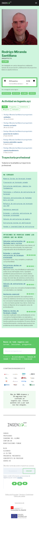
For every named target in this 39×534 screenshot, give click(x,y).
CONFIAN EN (7, 441)
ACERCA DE (7, 461)
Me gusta (6, 109)
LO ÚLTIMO (7, 453)
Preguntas (13, 107)
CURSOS (5, 433)
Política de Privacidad (11, 494)
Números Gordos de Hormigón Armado (17, 179)
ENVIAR (29, 471)
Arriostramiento (18, 357)
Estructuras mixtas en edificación (17, 223)
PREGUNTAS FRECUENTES (11, 456)
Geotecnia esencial (10, 209)
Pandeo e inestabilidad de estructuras (18, 227)
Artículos (15, 109)
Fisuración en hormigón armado (15, 182)
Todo (4, 107)
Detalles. (20, 477)
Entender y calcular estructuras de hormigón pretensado (17, 214)
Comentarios (24, 107)
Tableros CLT (16, 359)
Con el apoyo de (19, 503)
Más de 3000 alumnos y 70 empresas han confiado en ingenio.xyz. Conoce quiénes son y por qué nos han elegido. (19, 399)
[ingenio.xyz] (7, 3)
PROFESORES (7, 436)
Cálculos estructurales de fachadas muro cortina (14, 242)
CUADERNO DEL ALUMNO (11, 438)
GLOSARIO (6, 451)
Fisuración (28, 359)
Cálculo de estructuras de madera (16, 219)
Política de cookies (19, 496)
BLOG (5, 448)
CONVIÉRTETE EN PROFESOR (13, 458)
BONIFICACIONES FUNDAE (12, 443)
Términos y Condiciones (26, 494)
